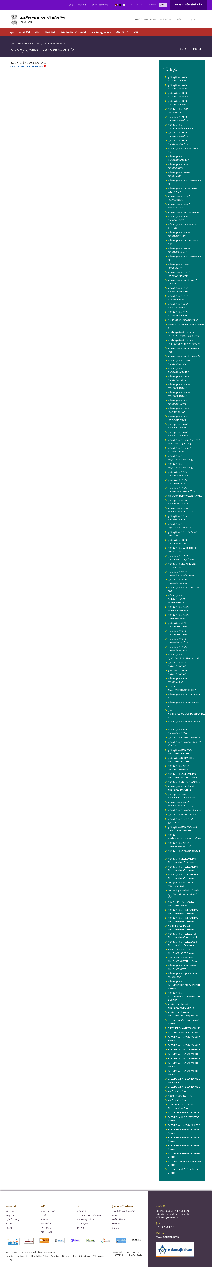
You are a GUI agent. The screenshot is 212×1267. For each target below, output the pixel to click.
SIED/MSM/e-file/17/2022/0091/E (184, 1028)
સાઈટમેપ (9, 1256)
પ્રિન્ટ (183, 49)
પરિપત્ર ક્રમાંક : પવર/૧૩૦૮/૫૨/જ (183, 212)
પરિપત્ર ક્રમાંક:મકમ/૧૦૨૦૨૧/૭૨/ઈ (184, 810)
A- (132, 4)
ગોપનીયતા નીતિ (22, 1256)
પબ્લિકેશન (81, 1228)
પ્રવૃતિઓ (10, 1215)
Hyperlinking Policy (39, 1256)
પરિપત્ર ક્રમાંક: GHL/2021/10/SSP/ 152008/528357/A (177, 599)
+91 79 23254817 (165, 1227)
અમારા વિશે (24, 32)
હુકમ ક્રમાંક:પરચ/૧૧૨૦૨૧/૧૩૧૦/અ (184, 737)
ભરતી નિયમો (46, 1232)
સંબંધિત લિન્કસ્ (166, 19)
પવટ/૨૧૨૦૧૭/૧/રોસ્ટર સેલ (180, 1096)
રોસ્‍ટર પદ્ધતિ (122, 32)
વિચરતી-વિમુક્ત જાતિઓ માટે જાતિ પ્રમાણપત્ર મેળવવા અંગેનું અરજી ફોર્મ (183, 894)
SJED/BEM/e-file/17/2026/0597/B (184, 1112)
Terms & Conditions (81, 1256)
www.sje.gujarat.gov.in (167, 1237)
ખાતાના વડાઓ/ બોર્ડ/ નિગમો (187, 4)
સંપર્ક (135, 32)
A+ (142, 4)
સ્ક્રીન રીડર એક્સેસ (100, 5)
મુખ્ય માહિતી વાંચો (79, 5)
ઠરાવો (43, 1215)
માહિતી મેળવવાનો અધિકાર (145, 19)
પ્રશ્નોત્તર (115, 1215)
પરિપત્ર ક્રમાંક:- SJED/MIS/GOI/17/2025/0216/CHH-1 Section (185, 985)
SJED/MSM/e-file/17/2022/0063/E (184, 1054)
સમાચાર (9, 1223)
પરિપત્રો (27, 44)
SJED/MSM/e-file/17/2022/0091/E (184, 1045)
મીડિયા (9, 1228)
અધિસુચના (46, 1228)
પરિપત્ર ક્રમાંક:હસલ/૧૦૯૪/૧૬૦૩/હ (184, 782)
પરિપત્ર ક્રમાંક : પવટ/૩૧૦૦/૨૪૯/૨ (27, 66)
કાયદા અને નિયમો (49, 1211)
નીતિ (37, 32)
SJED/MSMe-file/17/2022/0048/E (183, 1032)
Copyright (55, 1256)
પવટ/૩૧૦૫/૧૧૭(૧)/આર (178, 1091)
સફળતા (192, 19)
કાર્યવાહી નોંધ (47, 1223)
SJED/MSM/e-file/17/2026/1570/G (184, 1125)
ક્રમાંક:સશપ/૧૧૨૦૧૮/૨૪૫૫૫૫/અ (183, 320)
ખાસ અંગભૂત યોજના (101, 32)
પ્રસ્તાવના (10, 1211)
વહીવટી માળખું (12, 1219)
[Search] (199, 19)
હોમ (12, 32)
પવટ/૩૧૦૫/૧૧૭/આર (177, 1100)
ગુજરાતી (163, 5)
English (152, 5)
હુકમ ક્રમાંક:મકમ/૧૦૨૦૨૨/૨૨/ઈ (183, 814)
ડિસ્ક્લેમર (66, 1256)
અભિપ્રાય (181, 19)
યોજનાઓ (50, 32)
